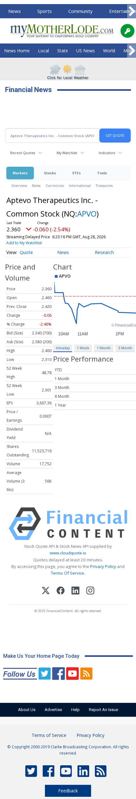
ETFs (76, 173)
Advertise (53, 709)
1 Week (83, 347)
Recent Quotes (22, 152)
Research (104, 252)
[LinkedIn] (75, 591)
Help (75, 709)
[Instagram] (90, 591)
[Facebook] (60, 591)
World (109, 51)
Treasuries (104, 185)
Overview (19, 185)
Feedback (68, 791)
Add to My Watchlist (24, 243)
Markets (20, 173)
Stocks (50, 173)
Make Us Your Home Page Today (41, 656)
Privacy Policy (103, 566)
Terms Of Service (67, 573)
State (62, 51)
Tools (102, 173)
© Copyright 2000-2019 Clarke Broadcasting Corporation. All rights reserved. (68, 750)
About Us (26, 709)
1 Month (104, 347)
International (80, 185)
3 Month (125, 347)
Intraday (63, 347)
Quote (26, 252)
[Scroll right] (131, 11)
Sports (44, 11)
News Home (17, 51)
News (14, 11)
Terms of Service (49, 735)
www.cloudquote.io (68, 553)
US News (85, 51)
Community (80, 11)
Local (43, 51)
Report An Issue (103, 709)
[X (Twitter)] (45, 591)
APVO (86, 213)
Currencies (55, 185)
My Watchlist (67, 152)
